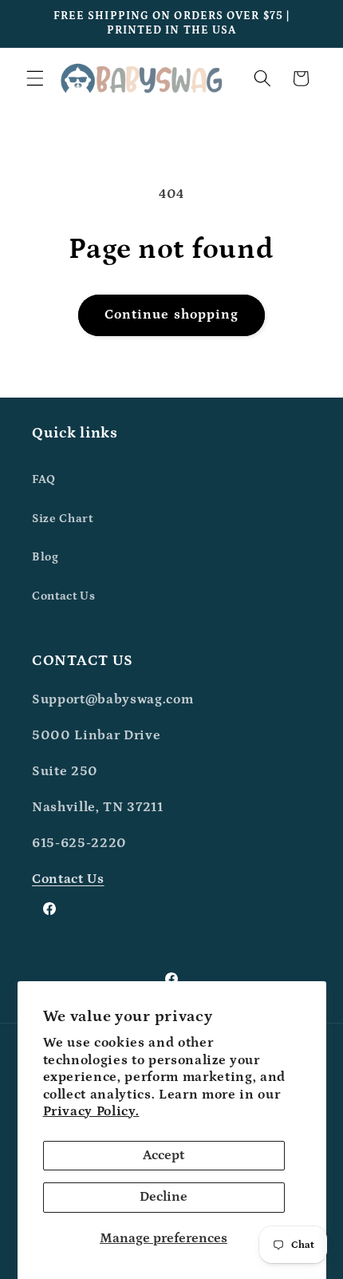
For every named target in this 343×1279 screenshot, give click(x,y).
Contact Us (64, 596)
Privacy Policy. (91, 1111)
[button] (35, 78)
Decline (163, 1197)
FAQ (44, 479)
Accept (163, 1155)
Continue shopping (171, 314)
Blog (45, 557)
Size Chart (62, 518)
